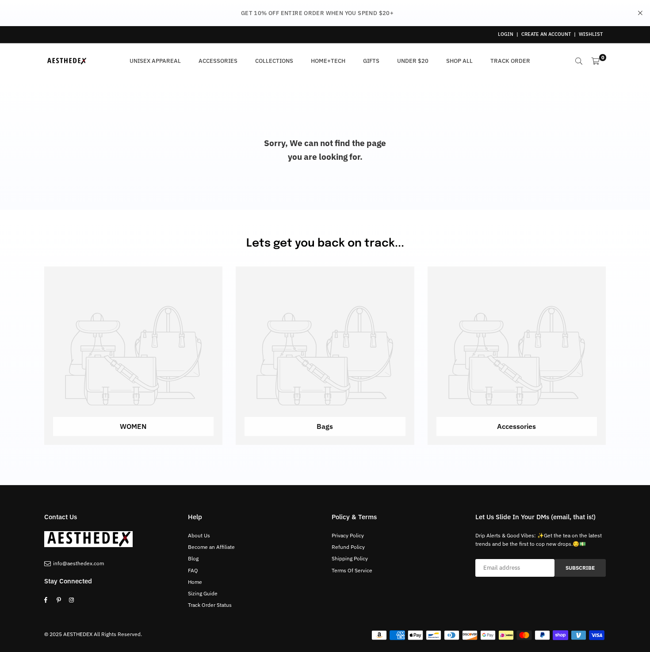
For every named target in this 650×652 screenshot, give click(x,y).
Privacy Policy (348, 535)
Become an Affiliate (211, 547)
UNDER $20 (412, 61)
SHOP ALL (459, 61)
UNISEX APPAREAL (155, 61)
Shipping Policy (350, 558)
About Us (199, 535)
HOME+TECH (328, 61)
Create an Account (546, 34)
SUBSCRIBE (580, 567)
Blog (193, 558)
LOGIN (505, 34)
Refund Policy (348, 547)
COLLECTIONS (274, 61)
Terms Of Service (352, 570)
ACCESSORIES (218, 61)
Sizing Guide (203, 593)
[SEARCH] (579, 61)
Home (195, 582)
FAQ (193, 570)
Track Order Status (210, 605)
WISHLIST (591, 34)
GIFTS (371, 61)
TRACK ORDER (510, 61)
